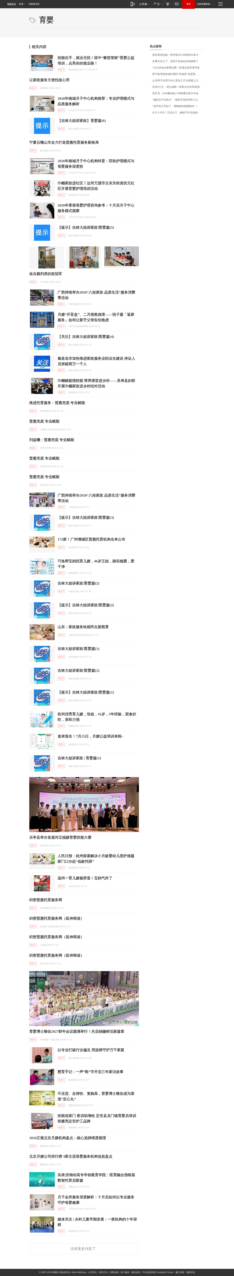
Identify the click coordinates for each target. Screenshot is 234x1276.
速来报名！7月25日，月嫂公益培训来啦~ (90, 736)
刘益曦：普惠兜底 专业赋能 (51, 440)
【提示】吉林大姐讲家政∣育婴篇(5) (86, 227)
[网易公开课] (144, 4)
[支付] (168, 4)
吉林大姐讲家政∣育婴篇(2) (78, 583)
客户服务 (125, 1272)
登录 (188, 4)
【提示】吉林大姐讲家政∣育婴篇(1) (86, 692)
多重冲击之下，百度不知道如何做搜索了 (175, 61)
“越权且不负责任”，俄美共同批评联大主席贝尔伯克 (178, 99)
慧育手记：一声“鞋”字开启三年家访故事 (90, 1072)
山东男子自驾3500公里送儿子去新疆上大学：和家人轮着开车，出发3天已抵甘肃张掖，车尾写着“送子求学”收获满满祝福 (178, 80)
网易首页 (11, 4)
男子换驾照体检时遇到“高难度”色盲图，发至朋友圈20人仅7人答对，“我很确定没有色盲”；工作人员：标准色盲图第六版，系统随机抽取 (178, 74)
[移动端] (133, 4)
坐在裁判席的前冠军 (45, 274)
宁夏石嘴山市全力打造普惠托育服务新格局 (64, 142)
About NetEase (78, 1272)
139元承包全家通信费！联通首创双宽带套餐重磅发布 (178, 67)
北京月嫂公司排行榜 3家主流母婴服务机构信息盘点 (70, 1156)
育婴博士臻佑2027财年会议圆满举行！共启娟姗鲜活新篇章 (76, 1031)
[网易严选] (157, 4)
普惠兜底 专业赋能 (44, 421)
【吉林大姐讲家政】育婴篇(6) (82, 121)
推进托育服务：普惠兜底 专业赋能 (57, 403)
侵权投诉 (190, 1272)
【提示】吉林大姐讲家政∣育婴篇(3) (86, 517)
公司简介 (92, 1272)
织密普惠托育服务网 (45, 900)
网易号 (61, 69)
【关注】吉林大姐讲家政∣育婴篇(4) (86, 337)
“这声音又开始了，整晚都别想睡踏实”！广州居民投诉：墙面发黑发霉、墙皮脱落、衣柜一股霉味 (178, 106)
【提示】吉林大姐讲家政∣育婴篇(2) (86, 605)
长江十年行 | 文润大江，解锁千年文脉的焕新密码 (178, 112)
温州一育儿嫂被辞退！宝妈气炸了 (85, 878)
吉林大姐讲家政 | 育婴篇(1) (79, 758)
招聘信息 (114, 1272)
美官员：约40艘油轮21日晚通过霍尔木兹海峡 (177, 93)
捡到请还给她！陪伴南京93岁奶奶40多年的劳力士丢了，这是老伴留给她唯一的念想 (178, 55)
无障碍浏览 (34, 4)
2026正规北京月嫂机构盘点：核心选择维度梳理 (67, 1138)
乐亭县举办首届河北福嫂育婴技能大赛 (60, 837)
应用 (21, 4)
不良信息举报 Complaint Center (157, 1272)
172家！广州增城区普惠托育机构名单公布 (91, 539)
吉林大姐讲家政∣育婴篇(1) (78, 649)
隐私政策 (135, 1272)
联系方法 (103, 1272)
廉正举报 (180, 1272)
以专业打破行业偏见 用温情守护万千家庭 (91, 1050)
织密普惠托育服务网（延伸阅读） (56, 918)
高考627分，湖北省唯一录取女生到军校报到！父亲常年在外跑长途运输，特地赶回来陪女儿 (178, 87)
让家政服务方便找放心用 (49, 80)
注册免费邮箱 (203, 4)
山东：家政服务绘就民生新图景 (83, 627)
